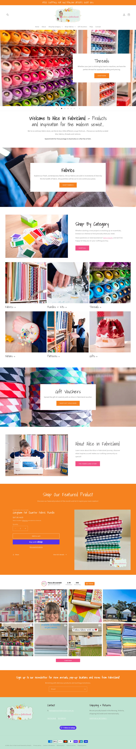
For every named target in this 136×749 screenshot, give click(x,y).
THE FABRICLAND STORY (88, 464)
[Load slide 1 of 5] (61, 108)
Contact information (49, 745)
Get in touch (108, 238)
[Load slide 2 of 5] (64, 108)
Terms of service (71, 745)
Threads (94, 307)
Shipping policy (82, 745)
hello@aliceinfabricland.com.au (61, 710)
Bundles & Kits (55, 307)
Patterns (52, 356)
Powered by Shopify (25, 745)
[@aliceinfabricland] (44, 584)
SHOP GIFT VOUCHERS (68, 403)
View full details (58, 555)
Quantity (15, 524)
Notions (9, 356)
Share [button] (17, 555)
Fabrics (9, 307)
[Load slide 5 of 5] (74, 108)
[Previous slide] (56, 108)
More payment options (36, 547)
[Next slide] (79, 108)
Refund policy (60, 745)
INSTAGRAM (51, 718)
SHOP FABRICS (68, 185)
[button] (7, 14)
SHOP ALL (82, 248)
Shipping (25, 520)
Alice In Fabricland (15, 745)
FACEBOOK (62, 718)
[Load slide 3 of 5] (68, 108)
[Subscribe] (84, 689)
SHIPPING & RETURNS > (98, 718)
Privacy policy (37, 745)
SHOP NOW (102, 76)
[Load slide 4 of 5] (71, 108)
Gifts (92, 356)
